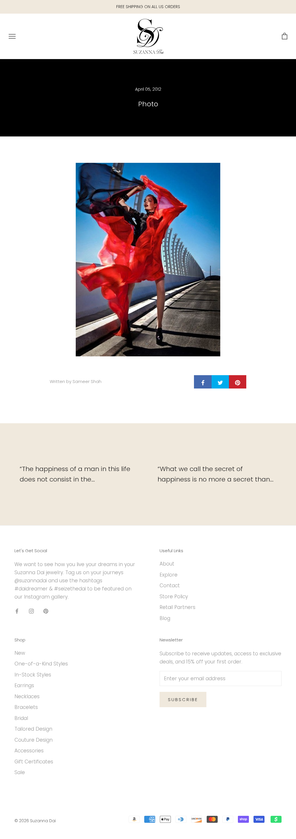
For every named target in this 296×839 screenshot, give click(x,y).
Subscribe (183, 699)
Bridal (21, 718)
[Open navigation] (12, 36)
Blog (165, 618)
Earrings (24, 685)
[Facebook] (16, 611)
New (19, 653)
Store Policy (174, 596)
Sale (19, 772)
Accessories (29, 750)
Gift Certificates (33, 761)
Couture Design (33, 739)
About (167, 563)
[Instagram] (31, 611)
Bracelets (26, 707)
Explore (168, 574)
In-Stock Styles (32, 674)
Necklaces (27, 696)
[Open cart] (284, 36)
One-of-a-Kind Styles (41, 663)
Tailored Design (33, 728)
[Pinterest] (45, 611)
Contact (170, 585)
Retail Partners (177, 607)
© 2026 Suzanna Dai (35, 821)
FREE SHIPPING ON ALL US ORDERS (148, 7)
